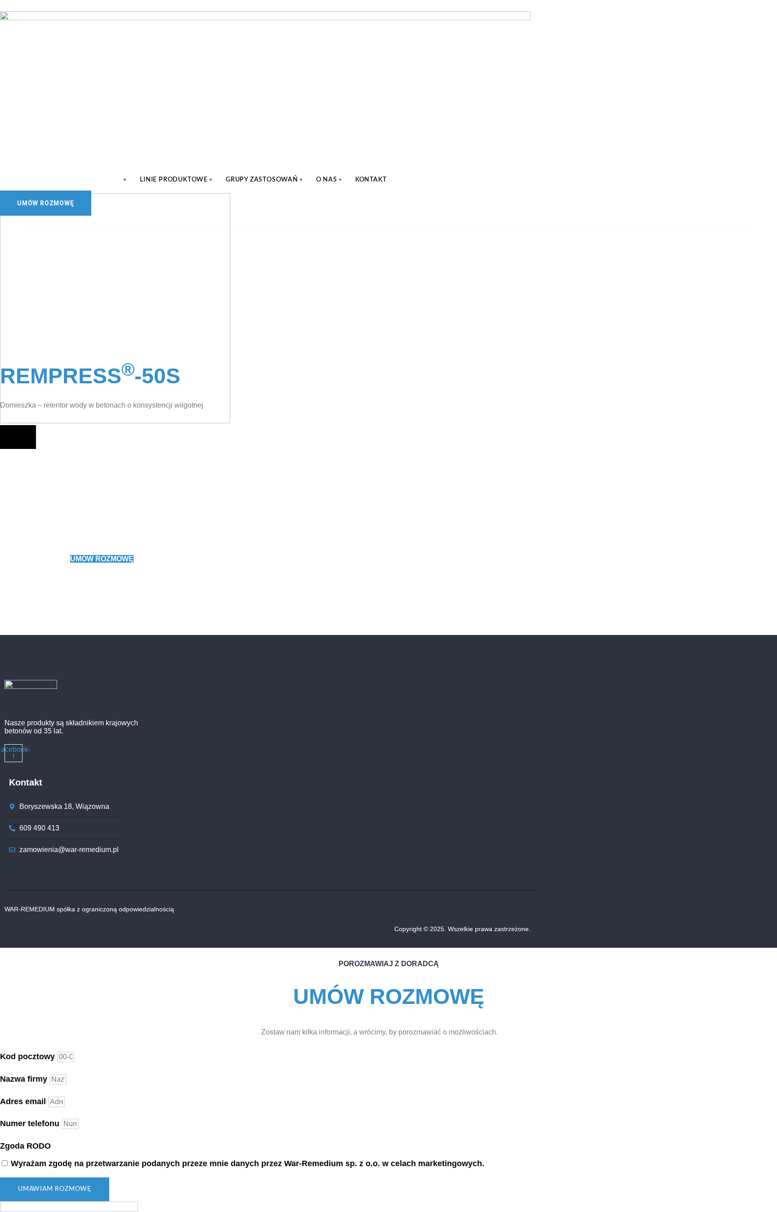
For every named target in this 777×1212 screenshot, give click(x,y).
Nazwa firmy (24, 1078)
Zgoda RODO (25, 1145)
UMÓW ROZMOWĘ (102, 559)
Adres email (24, 1101)
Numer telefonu (31, 1123)
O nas (326, 180)
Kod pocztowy (28, 1056)
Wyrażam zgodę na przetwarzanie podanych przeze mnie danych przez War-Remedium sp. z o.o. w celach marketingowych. (247, 1163)
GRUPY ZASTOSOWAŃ (262, 180)
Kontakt (371, 180)
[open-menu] (413, 187)
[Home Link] (115, 421)
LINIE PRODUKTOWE (174, 180)
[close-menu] (18, 437)
